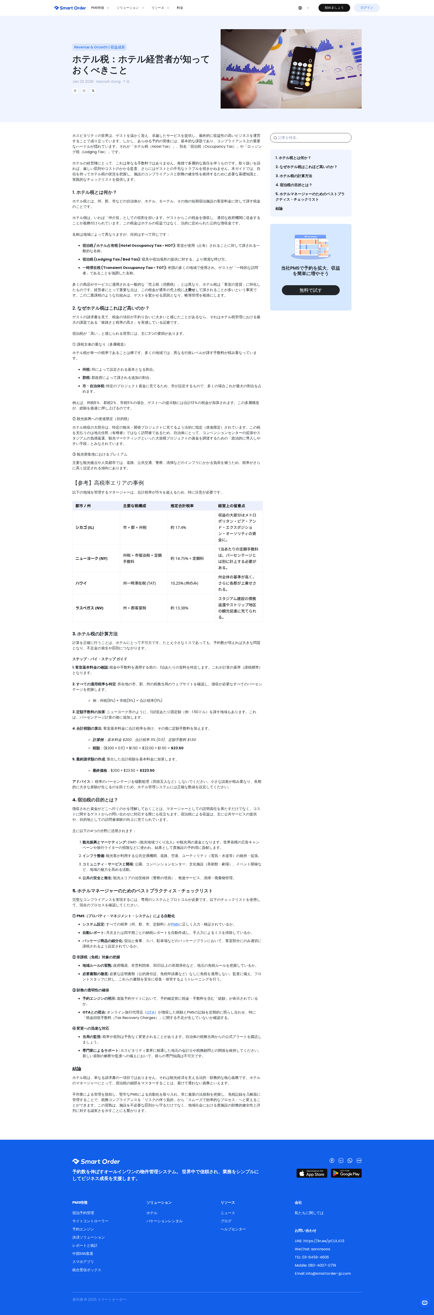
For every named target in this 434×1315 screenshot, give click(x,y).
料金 (180, 7)
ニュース (228, 1212)
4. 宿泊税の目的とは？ (294, 185)
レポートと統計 (85, 1245)
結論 (279, 208)
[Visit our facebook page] (332, 1160)
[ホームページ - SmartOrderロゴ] (70, 8)
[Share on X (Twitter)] (93, 90)
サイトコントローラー (90, 1221)
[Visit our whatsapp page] (350, 1160)
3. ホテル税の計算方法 (294, 175)
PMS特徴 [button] (98, 7)
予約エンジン (83, 1229)
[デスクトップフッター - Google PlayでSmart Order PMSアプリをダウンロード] (346, 1173)
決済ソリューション (88, 1237)
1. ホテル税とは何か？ (293, 157)
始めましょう (334, 7)
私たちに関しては (309, 1212)
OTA (150, 1012)
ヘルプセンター (233, 1229)
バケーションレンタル (164, 1221)
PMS (175, 924)
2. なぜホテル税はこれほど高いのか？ (306, 166)
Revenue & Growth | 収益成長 (99, 47)
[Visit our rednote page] (359, 1160)
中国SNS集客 (82, 1253)
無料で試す (311, 290)
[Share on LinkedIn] (84, 90)
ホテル (151, 1212)
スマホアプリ (83, 1261)
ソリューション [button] (128, 7)
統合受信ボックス (86, 1269)
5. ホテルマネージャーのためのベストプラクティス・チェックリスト (310, 196)
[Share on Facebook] (75, 90)
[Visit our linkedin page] (341, 1160)
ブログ (226, 1221)
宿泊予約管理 (83, 1212)
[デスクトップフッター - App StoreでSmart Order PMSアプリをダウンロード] (312, 1173)
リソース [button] (158, 7)
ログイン (367, 7)
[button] (304, 8)
